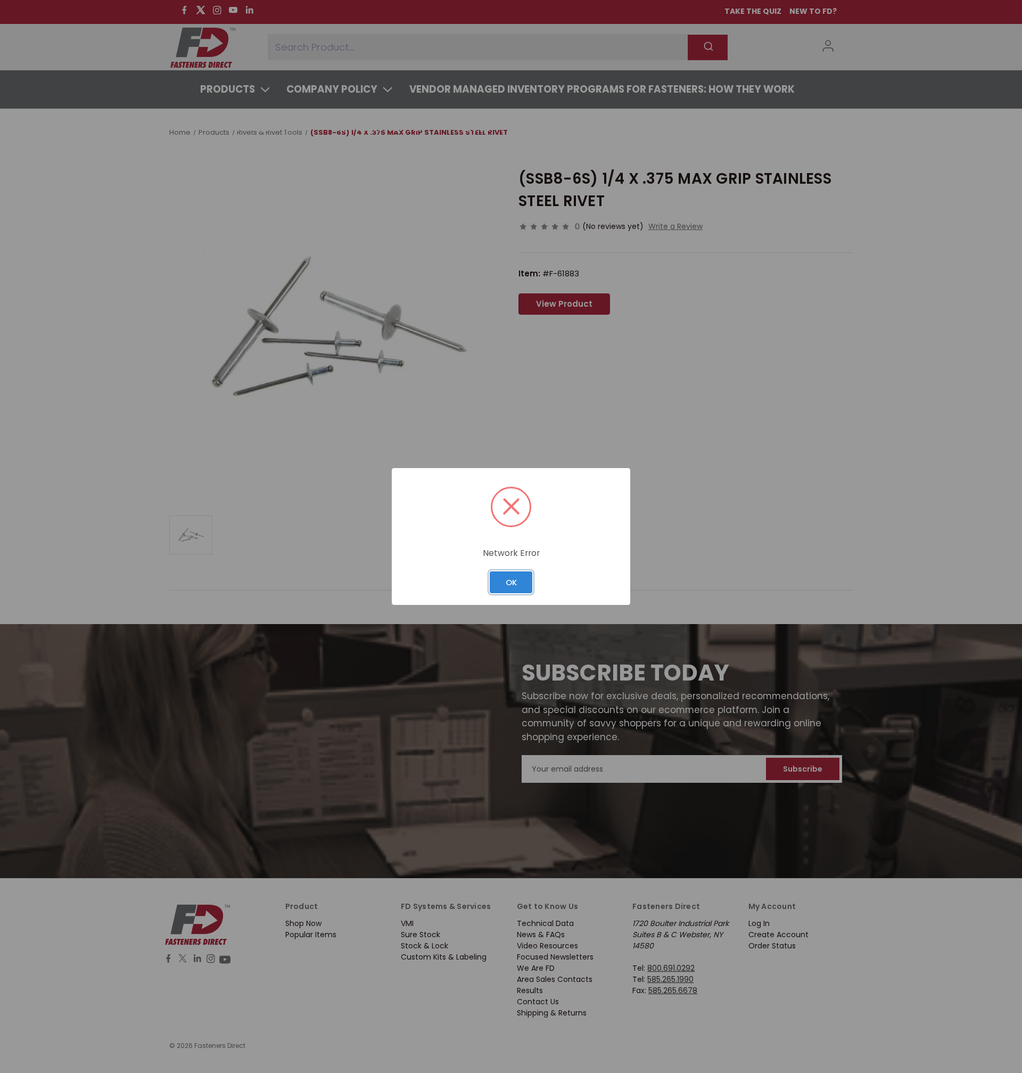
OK (511, 582)
